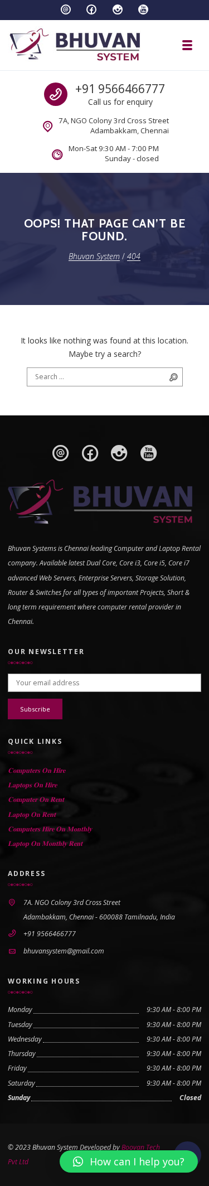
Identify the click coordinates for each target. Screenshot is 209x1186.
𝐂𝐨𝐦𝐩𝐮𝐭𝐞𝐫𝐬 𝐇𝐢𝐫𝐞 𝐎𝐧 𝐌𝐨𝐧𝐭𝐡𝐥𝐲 (50, 829)
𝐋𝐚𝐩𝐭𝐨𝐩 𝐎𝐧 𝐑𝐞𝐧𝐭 (32, 814)
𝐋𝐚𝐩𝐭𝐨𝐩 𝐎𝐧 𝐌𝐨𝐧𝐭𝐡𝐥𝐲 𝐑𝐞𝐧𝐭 (45, 843)
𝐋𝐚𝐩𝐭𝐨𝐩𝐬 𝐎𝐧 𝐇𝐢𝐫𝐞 (32, 785)
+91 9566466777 (120, 88)
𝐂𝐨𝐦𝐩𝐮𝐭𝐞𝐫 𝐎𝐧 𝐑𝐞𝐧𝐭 (36, 799)
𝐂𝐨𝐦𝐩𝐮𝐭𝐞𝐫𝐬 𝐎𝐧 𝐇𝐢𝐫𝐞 (36, 770)
